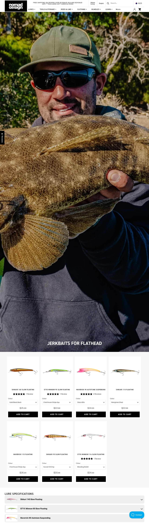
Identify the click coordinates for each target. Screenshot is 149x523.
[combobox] (116, 3)
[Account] (134, 9)
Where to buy (93, 3)
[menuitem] (118, 9)
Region (101, 3)
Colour (10, 398)
